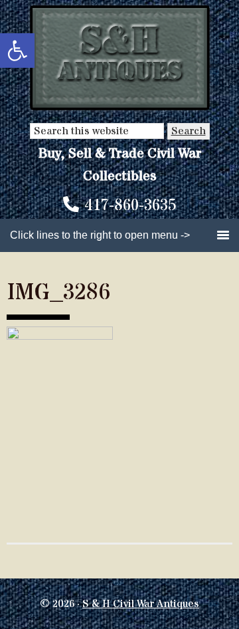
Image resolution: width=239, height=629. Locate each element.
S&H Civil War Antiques (119, 58)
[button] (17, 50)
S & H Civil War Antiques (140, 603)
